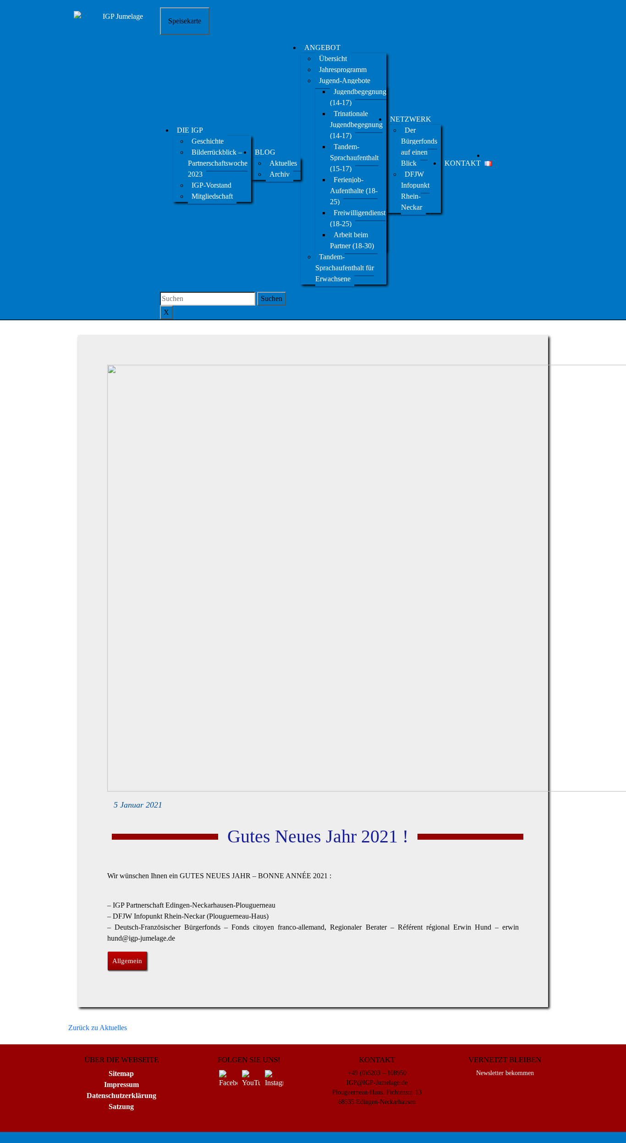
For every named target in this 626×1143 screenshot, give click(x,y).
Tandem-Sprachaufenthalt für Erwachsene (344, 268)
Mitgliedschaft (212, 196)
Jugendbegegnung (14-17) (358, 97)
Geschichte (208, 141)
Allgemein (127, 961)
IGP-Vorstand (211, 185)
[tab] (271, 299)
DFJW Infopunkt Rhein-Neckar (415, 190)
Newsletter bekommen (505, 1073)
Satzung (121, 1106)
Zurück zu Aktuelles (97, 1027)
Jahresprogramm (343, 69)
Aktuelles (283, 163)
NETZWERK (410, 119)
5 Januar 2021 (138, 804)
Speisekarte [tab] (184, 21)
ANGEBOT (322, 47)
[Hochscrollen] (60, 1137)
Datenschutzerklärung (121, 1095)
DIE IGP (190, 130)
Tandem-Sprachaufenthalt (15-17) (354, 158)
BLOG (265, 152)
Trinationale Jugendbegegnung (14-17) (356, 124)
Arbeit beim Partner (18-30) (352, 240)
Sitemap (121, 1073)
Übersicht (333, 58)
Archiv (279, 174)
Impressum (121, 1084)
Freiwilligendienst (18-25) (357, 218)
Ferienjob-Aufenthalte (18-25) (354, 191)
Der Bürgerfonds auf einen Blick (419, 146)
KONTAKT (463, 163)
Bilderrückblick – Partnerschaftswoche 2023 (217, 163)
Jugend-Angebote (344, 80)
